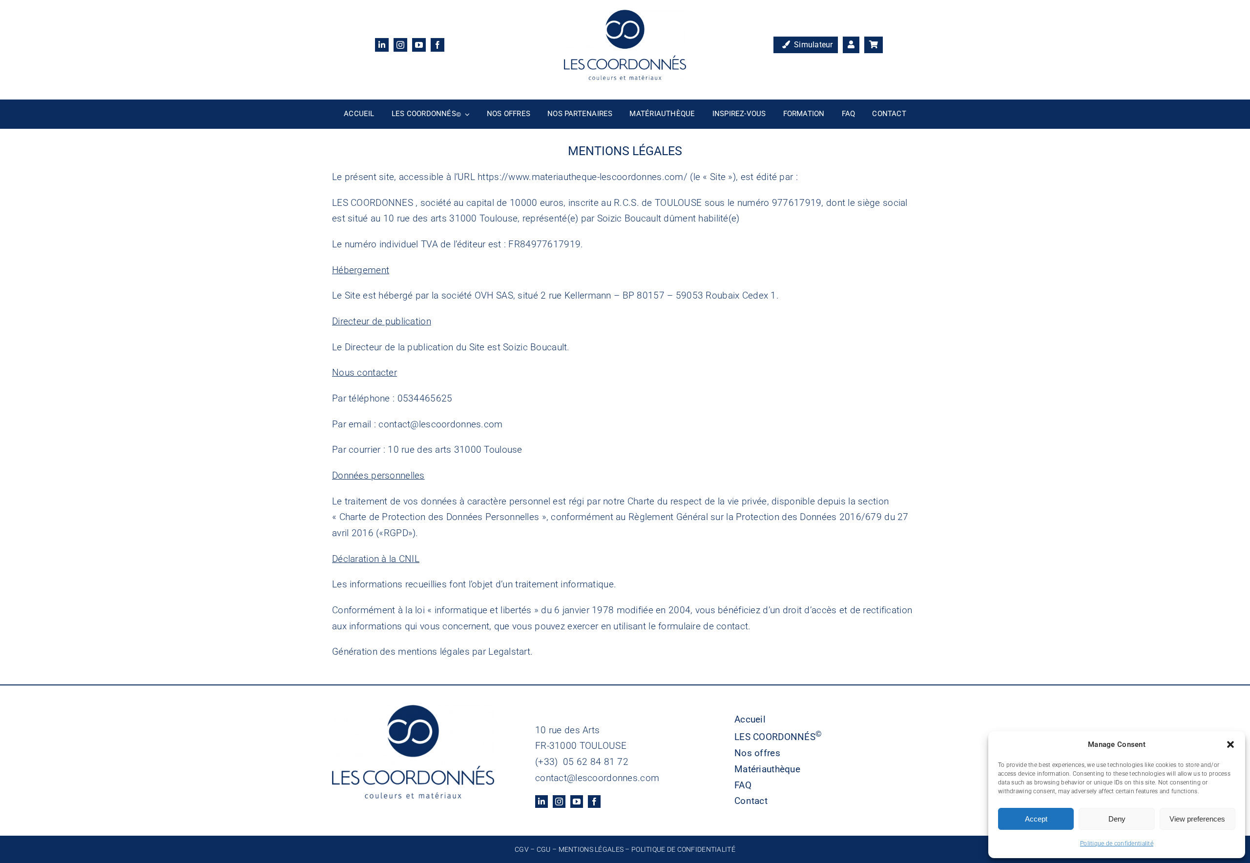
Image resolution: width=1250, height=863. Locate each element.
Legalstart (509, 651)
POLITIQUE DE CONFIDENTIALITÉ (683, 849)
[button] (1230, 744)
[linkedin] (382, 45)
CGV (522, 849)
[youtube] (419, 45)
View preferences (1197, 819)
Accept (1036, 819)
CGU (544, 849)
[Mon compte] (851, 45)
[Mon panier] (873, 45)
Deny (1116, 819)
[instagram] (400, 45)
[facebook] (437, 45)
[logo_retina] (625, 14)
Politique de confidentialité (1116, 843)
